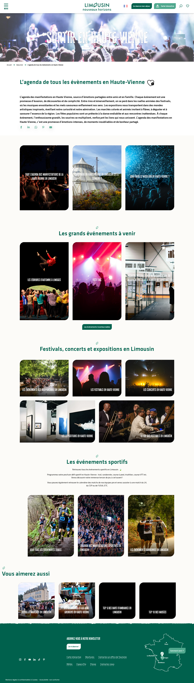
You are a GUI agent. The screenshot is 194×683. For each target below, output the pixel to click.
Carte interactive (74, 657)
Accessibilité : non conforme (49, 680)
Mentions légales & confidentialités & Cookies (21, 680)
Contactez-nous (107, 664)
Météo (69, 664)
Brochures (89, 657)
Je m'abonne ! (73, 646)
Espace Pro (81, 664)
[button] (181, 6)
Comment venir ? (177, 650)
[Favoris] (188, 6)
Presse (93, 664)
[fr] (125, 6)
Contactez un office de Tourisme (112, 657)
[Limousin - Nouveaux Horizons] (97, 6)
